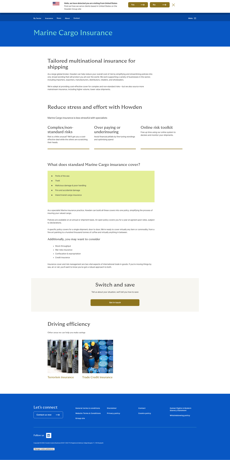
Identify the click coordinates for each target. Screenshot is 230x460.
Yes (133, 4)
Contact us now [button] (44, 415)
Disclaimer (112, 408)
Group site (80, 418)
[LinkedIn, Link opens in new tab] (48, 435)
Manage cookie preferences (44, 449)
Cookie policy (144, 413)
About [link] (67, 18)
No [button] (154, 4)
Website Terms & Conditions (88, 413)
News (59, 18)
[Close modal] (173, 5)
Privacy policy (113, 413)
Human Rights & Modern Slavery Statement (180, 409)
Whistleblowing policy (180, 415)
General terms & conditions (87, 408)
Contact (77, 18)
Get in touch (115, 302)
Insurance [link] (49, 18)
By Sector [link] (37, 18)
